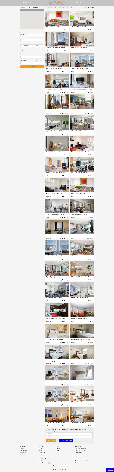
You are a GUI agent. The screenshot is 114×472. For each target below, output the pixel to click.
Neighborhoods (43, 456)
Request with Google (67, 440)
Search (90, 2)
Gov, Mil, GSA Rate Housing (46, 458)
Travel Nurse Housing (44, 462)
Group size (35, 60)
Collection (22, 54)
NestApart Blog (79, 452)
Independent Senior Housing (46, 465)
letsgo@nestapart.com (82, 429)
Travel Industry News (80, 448)
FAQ (58, 450)
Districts (22, 37)
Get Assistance (51, 440)
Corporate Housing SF (81, 460)
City (21, 32)
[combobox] (35, 35)
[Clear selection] (41, 40)
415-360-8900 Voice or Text (57, 467)
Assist (40, 448)
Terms (76, 458)
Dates (21, 43)
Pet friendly (61, 7)
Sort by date (49, 7)
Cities (40, 454)
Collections (23, 452)
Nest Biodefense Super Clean (46, 460)
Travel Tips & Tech (80, 450)
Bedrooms (69, 7)
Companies (42, 452)
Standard (22, 454)
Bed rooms (23, 60)
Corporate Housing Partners (82, 462)
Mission (78, 2)
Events (40, 450)
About (22, 448)
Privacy (77, 456)
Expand (22, 10)
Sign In (84, 2)
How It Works (23, 450)
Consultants (78, 454)
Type (21, 48)
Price (55, 7)
